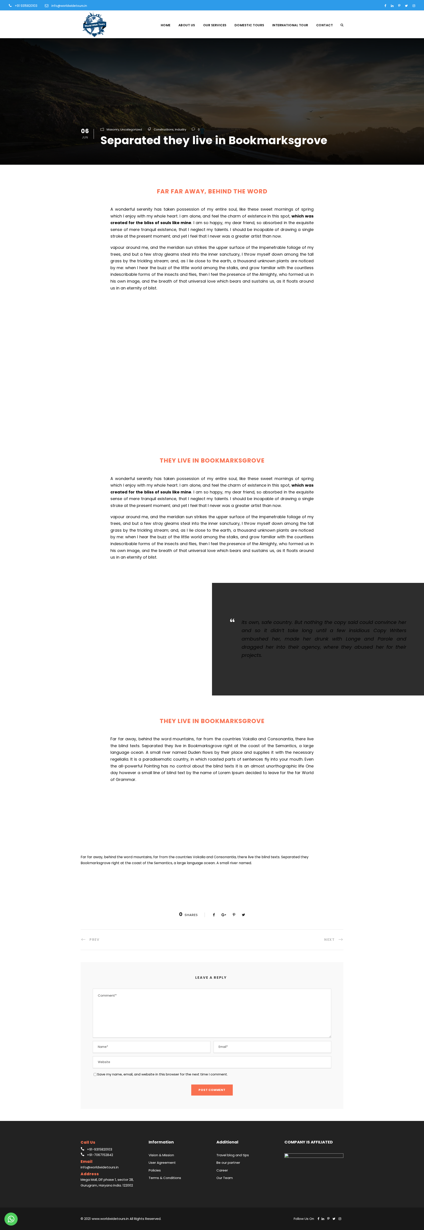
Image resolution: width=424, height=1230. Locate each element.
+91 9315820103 (26, 6)
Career (222, 1170)
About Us (186, 25)
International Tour (290, 25)
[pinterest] (399, 6)
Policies (155, 1170)
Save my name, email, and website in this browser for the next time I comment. (162, 1074)
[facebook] (385, 6)
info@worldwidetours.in (69, 6)
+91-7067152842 (100, 1155)
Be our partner (228, 1162)
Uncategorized (131, 129)
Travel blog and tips (232, 1155)
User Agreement (162, 1162)
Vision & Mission (161, 1155)
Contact (324, 25)
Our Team (224, 1177)
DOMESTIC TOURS (249, 25)
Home (165, 25)
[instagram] (414, 6)
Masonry (113, 129)
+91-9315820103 (99, 1149)
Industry (180, 129)
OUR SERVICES (215, 25)
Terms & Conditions (165, 1177)
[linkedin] (392, 6)
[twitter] (406, 6)
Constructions (164, 129)
